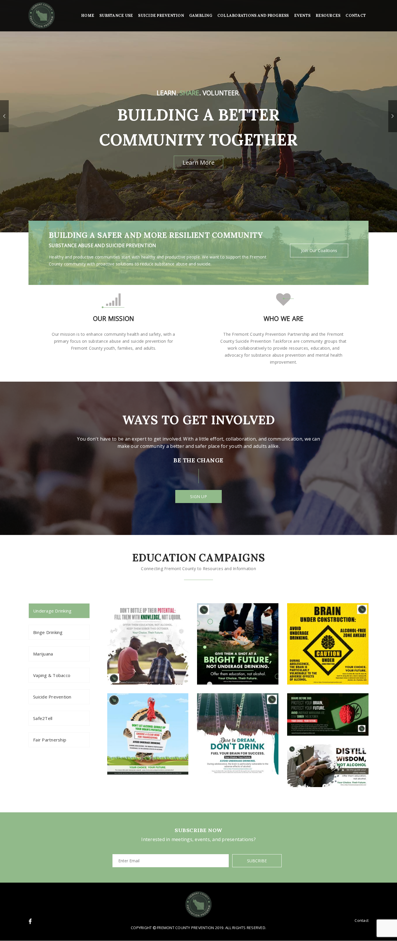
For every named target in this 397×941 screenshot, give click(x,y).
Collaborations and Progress (253, 15)
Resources (328, 15)
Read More (198, 142)
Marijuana (43, 654)
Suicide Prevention (161, 15)
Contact (356, 15)
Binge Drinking (48, 632)
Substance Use (116, 15)
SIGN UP (198, 496)
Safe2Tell (42, 718)
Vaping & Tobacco (51, 675)
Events (302, 15)
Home (87, 15)
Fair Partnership (49, 740)
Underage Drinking (52, 611)
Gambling (200, 15)
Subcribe (257, 860)
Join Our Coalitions (319, 250)
